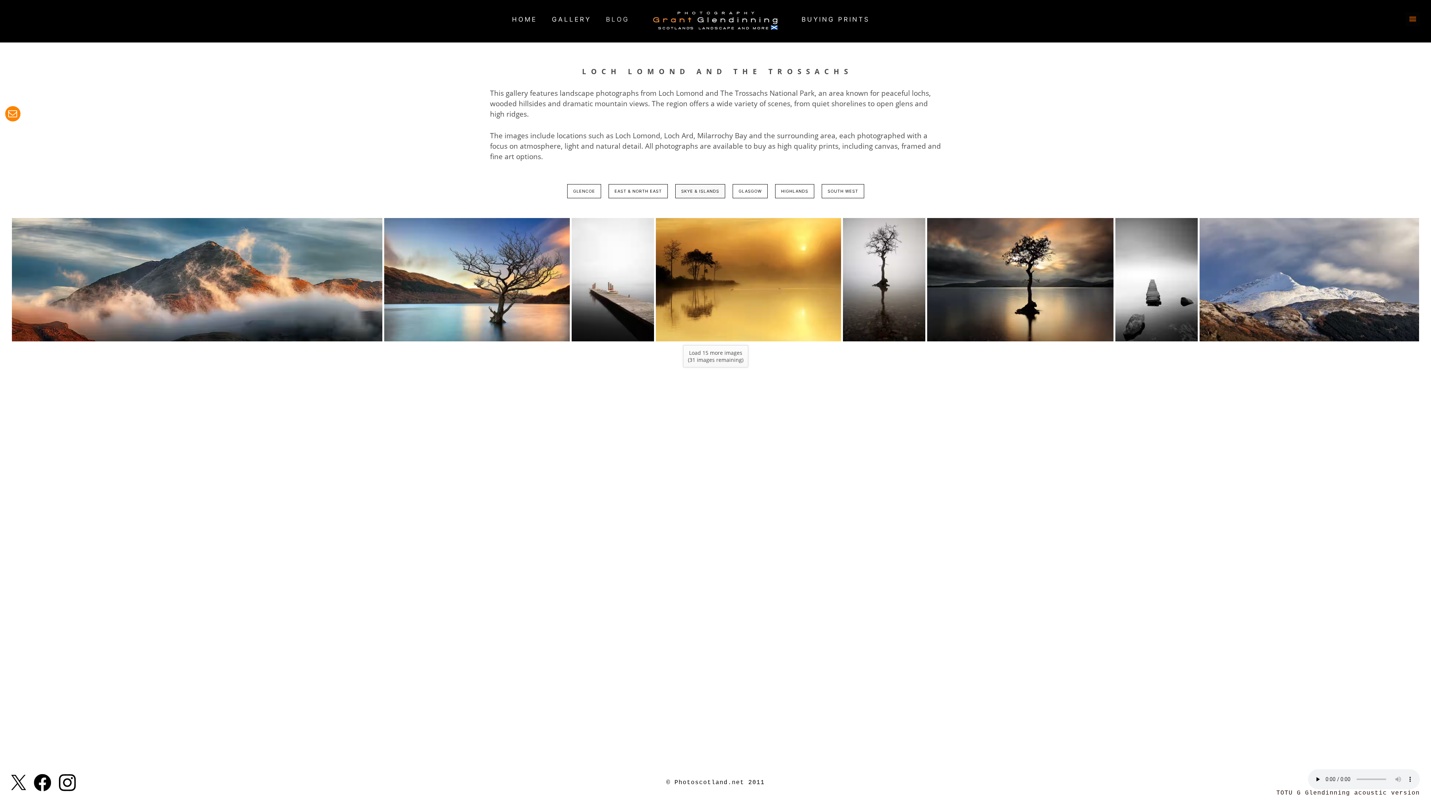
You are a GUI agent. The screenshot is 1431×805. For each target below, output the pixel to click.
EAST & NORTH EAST (638, 191)
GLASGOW (750, 191)
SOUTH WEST (843, 191)
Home (524, 19)
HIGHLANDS (794, 191)
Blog (617, 19)
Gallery (571, 19)
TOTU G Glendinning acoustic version (1348, 793)
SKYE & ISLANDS (700, 191)
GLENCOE (584, 191)
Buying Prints (836, 19)
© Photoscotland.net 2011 (715, 782)
